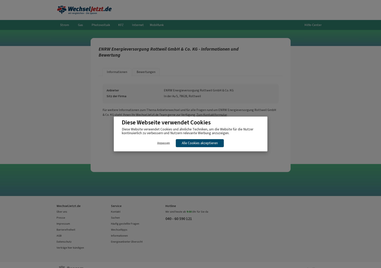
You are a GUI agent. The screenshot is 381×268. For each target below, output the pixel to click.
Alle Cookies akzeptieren (200, 143)
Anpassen (163, 143)
